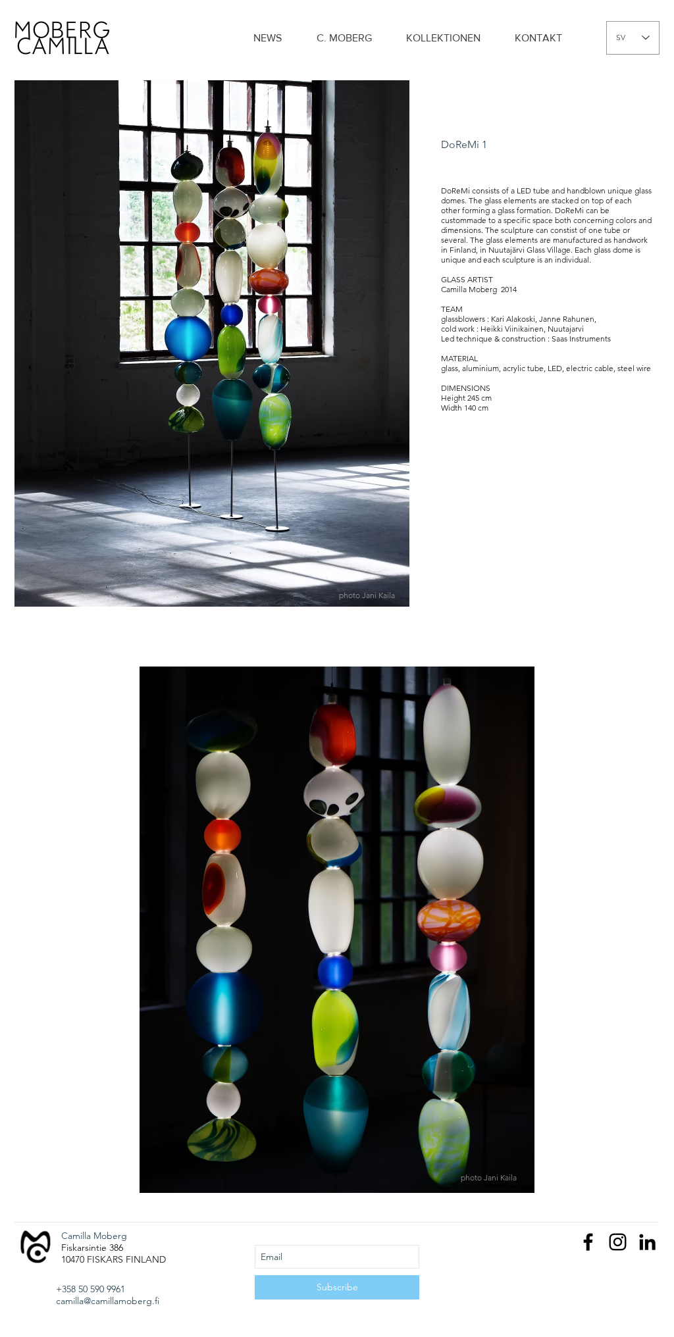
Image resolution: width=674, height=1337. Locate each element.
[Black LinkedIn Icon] (647, 1241)
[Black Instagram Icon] (617, 1241)
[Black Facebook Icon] (588, 1241)
